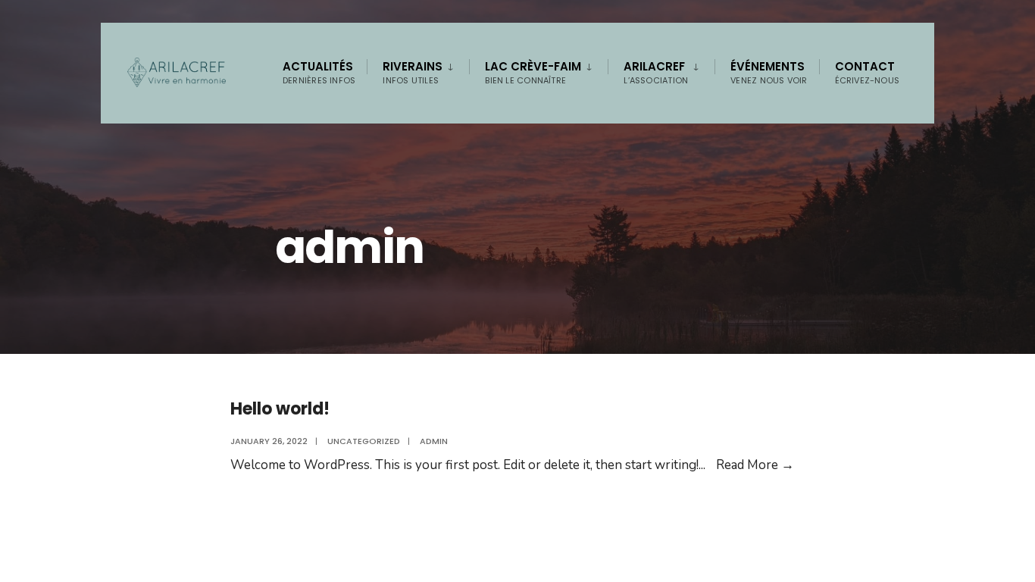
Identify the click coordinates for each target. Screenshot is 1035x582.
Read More (755, 465)
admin (434, 441)
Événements (768, 72)
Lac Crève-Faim (533, 72)
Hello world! (280, 409)
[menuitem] (418, 70)
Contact (867, 72)
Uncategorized (363, 441)
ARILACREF (656, 72)
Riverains (412, 72)
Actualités (319, 72)
